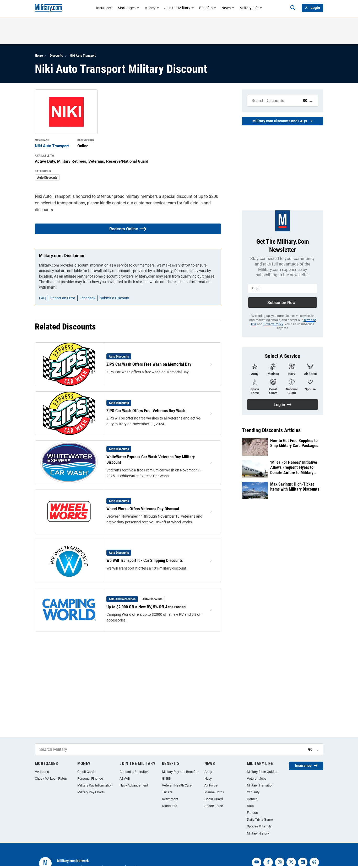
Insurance (104, 8)
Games (252, 799)
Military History (258, 833)
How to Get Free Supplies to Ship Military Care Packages (294, 443)
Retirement (170, 799)
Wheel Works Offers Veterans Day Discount (142, 508)
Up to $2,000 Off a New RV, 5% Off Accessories (146, 606)
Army (208, 772)
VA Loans (42, 772)
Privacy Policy (273, 324)
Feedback (87, 298)
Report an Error (62, 298)
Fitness (252, 813)
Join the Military (177, 8)
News (226, 8)
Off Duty (253, 792)
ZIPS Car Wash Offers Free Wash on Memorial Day (148, 364)
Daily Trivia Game (260, 819)
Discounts (56, 55)
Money (149, 8)
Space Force (213, 806)
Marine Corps (214, 792)
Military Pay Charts (91, 792)
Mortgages (126, 8)
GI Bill (166, 778)
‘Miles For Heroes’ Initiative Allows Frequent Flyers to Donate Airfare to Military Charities (293, 467)
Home (39, 55)
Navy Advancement (134, 785)
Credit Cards (86, 772)
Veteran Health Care (177, 785)
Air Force (211, 785)
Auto (250, 806)
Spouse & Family (259, 826)
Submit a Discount (114, 298)
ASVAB (125, 778)
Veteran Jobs (257, 778)
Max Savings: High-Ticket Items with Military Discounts (294, 487)
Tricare (167, 792)
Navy (208, 778)
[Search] (292, 8)
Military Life (249, 8)
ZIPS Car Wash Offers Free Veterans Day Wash (145, 410)
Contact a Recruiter (134, 772)
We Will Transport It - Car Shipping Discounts (144, 560)
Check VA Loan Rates (51, 778)
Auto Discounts (47, 177)
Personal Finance (90, 778)
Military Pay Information (94, 785)
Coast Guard (213, 799)
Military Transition (260, 785)
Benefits (206, 8)
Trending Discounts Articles (271, 430)
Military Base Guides (262, 772)
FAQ (42, 298)
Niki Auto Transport (83, 55)
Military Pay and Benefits (180, 772)
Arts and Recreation (122, 599)
